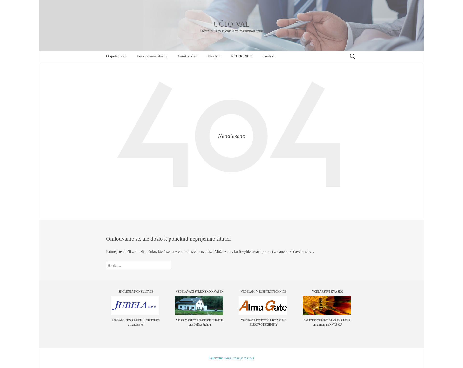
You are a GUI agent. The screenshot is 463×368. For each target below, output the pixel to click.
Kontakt (268, 56)
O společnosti (116, 56)
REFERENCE (241, 56)
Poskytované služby (152, 56)
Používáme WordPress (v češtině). (231, 358)
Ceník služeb (187, 56)
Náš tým (214, 56)
